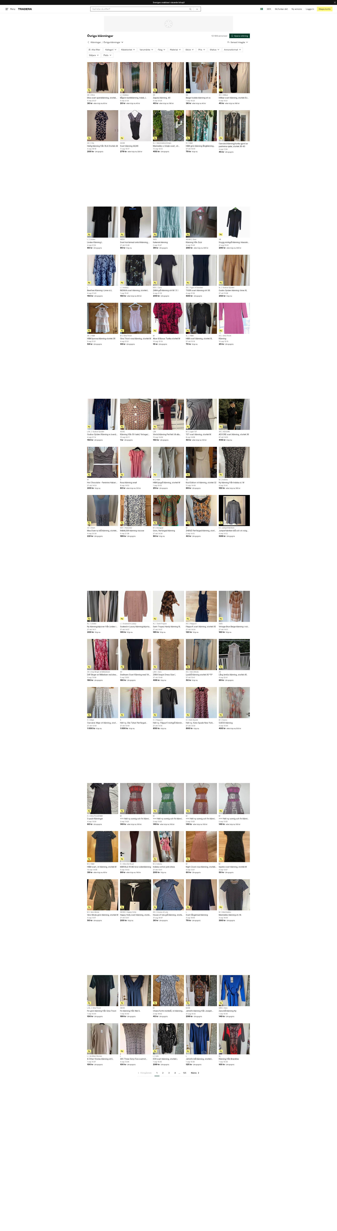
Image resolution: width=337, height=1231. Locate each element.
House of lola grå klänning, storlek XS (168, 915)
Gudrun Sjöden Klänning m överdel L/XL (102, 434)
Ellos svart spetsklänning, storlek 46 (101, 98)
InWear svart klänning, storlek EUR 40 (233, 98)
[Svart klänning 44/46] (135, 125)
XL (154, 143)
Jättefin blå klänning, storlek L (199, 1059)
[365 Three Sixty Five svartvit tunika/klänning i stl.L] (135, 1038)
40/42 (122, 432)
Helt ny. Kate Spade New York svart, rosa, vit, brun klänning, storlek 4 (199, 723)
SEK (269, 9)
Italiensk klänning (160, 242)
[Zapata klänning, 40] (168, 77)
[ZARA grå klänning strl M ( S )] (168, 270)
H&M (191, 143)
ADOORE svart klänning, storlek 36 (234, 434)
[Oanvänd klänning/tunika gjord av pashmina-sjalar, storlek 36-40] (234, 125)
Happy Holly (131, 912)
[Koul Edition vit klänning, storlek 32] (201, 462)
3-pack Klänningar (95, 819)
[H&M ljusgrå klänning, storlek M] (168, 462)
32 (187, 480)
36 (187, 288)
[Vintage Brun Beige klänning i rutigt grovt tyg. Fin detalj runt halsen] (234, 606)
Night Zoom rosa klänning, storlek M (200, 867)
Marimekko (226, 912)
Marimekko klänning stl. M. (230, 915)
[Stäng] (335, 2)
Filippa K (193, 624)
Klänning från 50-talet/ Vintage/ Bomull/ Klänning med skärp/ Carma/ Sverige (134, 434)
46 (88, 95)
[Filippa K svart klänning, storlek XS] (201, 606)
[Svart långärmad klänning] (201, 894)
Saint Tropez (162, 624)
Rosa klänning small (128, 482)
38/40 (122, 1008)
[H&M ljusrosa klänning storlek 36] (102, 318)
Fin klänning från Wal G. (130, 1011)
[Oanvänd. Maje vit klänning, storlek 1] (102, 702)
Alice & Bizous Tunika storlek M (166, 338)
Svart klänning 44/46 (129, 146)
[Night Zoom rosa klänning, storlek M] (201, 846)
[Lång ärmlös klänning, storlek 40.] (234, 654)
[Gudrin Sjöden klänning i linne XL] (234, 270)
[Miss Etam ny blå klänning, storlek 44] (102, 510)
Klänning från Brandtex (229, 1059)
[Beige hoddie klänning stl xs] (201, 77)
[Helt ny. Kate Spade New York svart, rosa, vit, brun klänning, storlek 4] (201, 702)
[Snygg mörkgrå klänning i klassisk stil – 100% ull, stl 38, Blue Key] (234, 222)
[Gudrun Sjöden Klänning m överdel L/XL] (102, 414)
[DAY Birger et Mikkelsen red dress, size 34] (102, 654)
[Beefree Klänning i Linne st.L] (102, 270)
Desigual (159, 528)
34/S (220, 624)
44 (88, 143)
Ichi (157, 1056)
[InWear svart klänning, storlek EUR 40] (234, 77)
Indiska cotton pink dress (164, 867)
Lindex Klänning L (94, 242)
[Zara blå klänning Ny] (234, 990)
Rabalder (128, 528)
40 (154, 95)
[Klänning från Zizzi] (201, 222)
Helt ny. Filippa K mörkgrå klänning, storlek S (168, 723)
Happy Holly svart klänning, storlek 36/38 (135, 915)
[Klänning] (234, 318)
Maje (92, 720)
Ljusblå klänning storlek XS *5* (199, 674)
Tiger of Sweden (196, 288)
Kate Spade (193, 720)
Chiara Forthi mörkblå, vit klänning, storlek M (168, 1011)
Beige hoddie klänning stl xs (198, 98)
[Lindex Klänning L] (102, 222)
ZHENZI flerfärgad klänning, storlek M (201, 530)
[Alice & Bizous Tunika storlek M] (168, 318)
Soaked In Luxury (129, 624)
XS (187, 95)
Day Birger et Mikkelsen (100, 672)
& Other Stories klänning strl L (100, 1059)
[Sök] (190, 9)
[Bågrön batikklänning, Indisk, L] (135, 77)
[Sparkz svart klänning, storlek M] (234, 846)
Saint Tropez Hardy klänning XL (166, 626)
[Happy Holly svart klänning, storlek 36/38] (135, 894)
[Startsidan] (25, 9)
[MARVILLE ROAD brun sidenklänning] (135, 846)
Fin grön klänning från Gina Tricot (101, 1011)
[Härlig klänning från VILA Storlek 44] (102, 125)
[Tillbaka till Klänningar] (88, 42)
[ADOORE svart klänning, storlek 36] (234, 414)
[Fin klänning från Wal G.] (135, 990)
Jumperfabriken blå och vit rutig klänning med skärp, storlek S (233, 530)
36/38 (122, 912)
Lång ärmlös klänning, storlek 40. (233, 674)
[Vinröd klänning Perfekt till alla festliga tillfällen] (168, 414)
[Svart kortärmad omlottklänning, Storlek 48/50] (135, 222)
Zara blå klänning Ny (227, 1011)
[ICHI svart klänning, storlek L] (168, 1038)
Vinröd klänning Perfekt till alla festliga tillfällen (166, 434)
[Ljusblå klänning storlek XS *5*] (201, 654)
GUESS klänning (226, 723)
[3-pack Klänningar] (102, 798)
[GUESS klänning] (234, 702)
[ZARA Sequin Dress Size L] (168, 654)
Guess (224, 720)
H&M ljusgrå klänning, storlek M (166, 482)
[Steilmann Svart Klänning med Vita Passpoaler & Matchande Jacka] (135, 654)
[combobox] (141, 9)
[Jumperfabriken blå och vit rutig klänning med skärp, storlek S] (234, 510)
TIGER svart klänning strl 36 (198, 290)
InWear (225, 95)
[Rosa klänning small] (135, 462)
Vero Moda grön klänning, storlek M (102, 915)
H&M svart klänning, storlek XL (199, 338)
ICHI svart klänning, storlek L (165, 1059)
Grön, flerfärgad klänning (164, 530)
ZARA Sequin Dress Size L (164, 674)
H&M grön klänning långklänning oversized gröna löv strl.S (200, 146)
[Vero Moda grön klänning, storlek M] (102, 894)
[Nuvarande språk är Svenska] (261, 9)
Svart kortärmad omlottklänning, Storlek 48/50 (134, 242)
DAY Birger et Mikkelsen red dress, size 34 (102, 674)
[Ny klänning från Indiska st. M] (234, 462)
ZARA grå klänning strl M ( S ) (165, 290)
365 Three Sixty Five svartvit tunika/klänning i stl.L (133, 1059)
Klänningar (96, 42)
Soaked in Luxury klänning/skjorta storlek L (134, 626)
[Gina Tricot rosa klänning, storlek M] (135, 318)
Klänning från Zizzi (194, 242)
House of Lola (162, 912)
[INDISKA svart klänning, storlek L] (135, 270)
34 (88, 672)
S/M (220, 1008)
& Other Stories (96, 1056)
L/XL (89, 432)
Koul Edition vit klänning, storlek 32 (201, 482)
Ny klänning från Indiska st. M (231, 482)
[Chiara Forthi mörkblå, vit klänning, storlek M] (168, 990)
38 (220, 239)
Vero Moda (194, 672)
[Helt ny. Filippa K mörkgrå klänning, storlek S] (168, 702)
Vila (92, 143)
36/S (155, 239)
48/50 (122, 239)
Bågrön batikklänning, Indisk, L (133, 98)
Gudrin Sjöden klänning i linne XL (233, 290)
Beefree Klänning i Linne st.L (99, 290)
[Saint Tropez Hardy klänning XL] (168, 606)
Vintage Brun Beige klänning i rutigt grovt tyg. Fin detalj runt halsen (234, 626)
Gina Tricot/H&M (96, 816)
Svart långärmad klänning (197, 915)
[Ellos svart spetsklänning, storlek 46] (102, 77)
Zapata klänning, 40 (161, 98)
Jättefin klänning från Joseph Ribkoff (199, 1011)
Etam (93, 528)
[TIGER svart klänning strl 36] (201, 270)
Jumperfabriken (228, 528)
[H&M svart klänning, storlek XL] (201, 318)
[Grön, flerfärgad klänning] (168, 510)
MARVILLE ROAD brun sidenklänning (135, 867)
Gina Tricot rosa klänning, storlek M (135, 338)
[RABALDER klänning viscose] (135, 510)
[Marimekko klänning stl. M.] (234, 894)
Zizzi (194, 239)
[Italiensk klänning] (168, 222)
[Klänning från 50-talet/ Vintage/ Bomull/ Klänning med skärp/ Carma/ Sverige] (135, 414)
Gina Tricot (127, 336)
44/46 (122, 143)
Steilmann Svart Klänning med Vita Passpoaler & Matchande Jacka (135, 674)
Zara (160, 288)
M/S (154, 288)
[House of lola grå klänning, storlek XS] (168, 894)
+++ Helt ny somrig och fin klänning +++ (135, 819)
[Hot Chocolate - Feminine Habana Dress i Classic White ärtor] (102, 462)
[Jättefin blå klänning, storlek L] (201, 1038)
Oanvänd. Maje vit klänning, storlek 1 (102, 723)
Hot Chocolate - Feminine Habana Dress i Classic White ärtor (102, 482)
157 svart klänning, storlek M (198, 434)
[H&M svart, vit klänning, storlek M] (102, 846)
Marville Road (128, 864)
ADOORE (226, 432)
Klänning (222, 338)
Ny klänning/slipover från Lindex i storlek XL (101, 626)
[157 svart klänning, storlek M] (201, 414)
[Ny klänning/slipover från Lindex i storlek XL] (102, 606)
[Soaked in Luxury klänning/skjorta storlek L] (135, 606)
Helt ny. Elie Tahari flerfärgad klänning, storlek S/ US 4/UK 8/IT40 (135, 723)
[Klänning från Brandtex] (234, 1038)
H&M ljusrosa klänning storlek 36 (101, 338)
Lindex (92, 239)
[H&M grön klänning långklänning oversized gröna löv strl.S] (201, 125)
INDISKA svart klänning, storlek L (134, 290)
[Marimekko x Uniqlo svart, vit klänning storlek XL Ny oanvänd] (168, 125)
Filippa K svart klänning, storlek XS (201, 626)
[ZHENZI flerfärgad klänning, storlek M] (201, 510)
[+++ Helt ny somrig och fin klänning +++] (135, 798)
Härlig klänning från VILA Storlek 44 (102, 146)
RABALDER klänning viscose (132, 530)
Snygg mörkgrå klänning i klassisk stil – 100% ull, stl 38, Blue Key (233, 242)
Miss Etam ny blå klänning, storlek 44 (101, 530)
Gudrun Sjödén (228, 288)
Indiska (125, 95)
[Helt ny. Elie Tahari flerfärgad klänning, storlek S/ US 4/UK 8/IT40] (135, 702)
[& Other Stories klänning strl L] (102, 1038)
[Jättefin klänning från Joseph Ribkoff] (201, 990)
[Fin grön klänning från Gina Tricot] (102, 990)
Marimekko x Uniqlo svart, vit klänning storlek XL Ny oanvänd (166, 146)
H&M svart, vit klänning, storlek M (101, 867)
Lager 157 (193, 432)
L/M (154, 432)
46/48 (188, 239)
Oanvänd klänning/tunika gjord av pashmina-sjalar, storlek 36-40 (233, 144)
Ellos (93, 95)
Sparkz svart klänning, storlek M (233, 867)
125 (184, 1073)
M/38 (188, 1008)
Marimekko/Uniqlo (164, 143)
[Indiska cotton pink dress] (168, 846)
